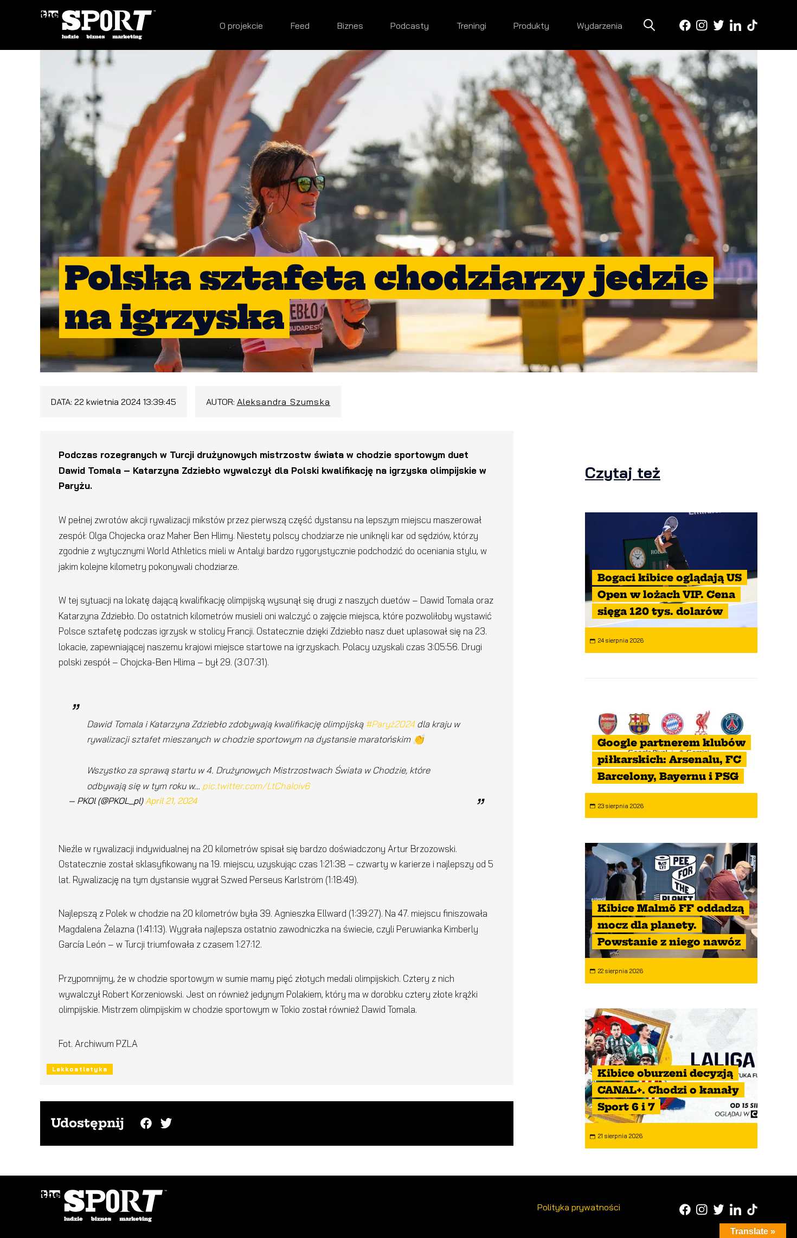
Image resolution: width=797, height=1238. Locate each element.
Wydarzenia (599, 25)
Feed (300, 25)
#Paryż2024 (390, 723)
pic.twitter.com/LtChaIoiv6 (256, 785)
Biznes (350, 25)
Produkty (531, 25)
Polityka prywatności (578, 1207)
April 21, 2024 (171, 800)
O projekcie (241, 25)
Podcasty (409, 25)
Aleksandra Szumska (284, 401)
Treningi (471, 25)
